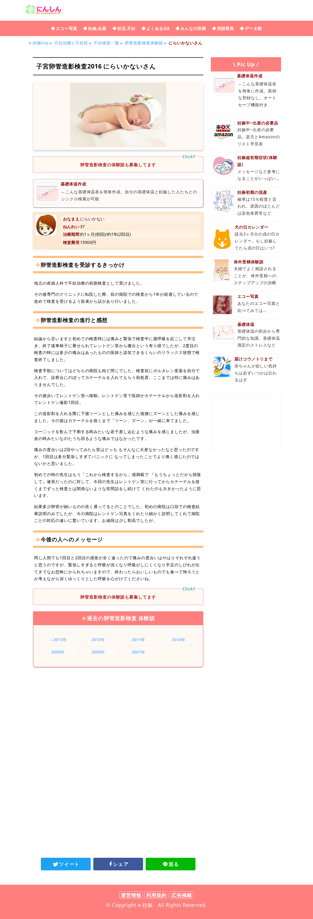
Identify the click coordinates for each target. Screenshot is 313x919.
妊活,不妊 (126, 28)
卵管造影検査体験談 (144, 43)
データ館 (253, 28)
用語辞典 (225, 28)
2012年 (98, 639)
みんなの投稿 (193, 28)
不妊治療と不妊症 (71, 43)
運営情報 (131, 895)
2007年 (138, 652)
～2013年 (58, 639)
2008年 (98, 652)
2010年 (178, 639)
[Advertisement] (118, 705)
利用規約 (156, 895)
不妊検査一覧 (106, 43)
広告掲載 (182, 895)
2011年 (138, 639)
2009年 (58, 652)
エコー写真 (66, 28)
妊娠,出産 (97, 28)
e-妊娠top (39, 43)
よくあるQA (158, 28)
